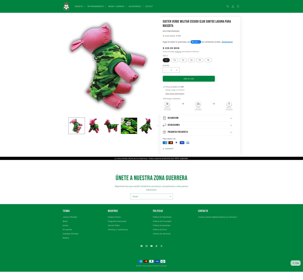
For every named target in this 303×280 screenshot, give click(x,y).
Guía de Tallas (114, 225)
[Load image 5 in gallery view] (146, 126)
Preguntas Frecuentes (117, 221)
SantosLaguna (147, 266)
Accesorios (67, 229)
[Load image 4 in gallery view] (129, 126)
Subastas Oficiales (70, 234)
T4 (191, 60)
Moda (65, 221)
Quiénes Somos (114, 217)
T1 (166, 60)
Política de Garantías (161, 225)
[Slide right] (157, 125)
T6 (208, 60)
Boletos (66, 238)
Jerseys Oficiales (70, 217)
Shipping (178, 51)
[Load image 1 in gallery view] (77, 126)
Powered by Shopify (160, 266)
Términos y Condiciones (118, 229)
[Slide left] (65, 125)
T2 (174, 60)
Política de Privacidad (162, 221)
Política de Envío (160, 229)
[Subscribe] (170, 196)
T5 (200, 60)
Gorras (65, 225)
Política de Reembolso (162, 217)
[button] (79, 6)
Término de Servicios (161, 234)
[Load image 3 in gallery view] (111, 126)
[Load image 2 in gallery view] (94, 126)
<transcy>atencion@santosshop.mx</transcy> (217, 217)
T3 (183, 60)
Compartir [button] (169, 149)
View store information (174, 94)
